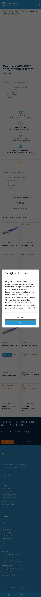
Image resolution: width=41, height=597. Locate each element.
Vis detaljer (20, 317)
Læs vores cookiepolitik (26, 308)
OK (20, 323)
